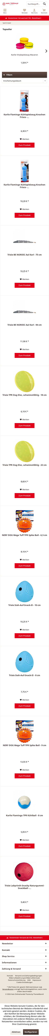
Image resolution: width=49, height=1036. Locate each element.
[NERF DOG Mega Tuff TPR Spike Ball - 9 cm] (24, 731)
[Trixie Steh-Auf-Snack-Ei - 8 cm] (24, 661)
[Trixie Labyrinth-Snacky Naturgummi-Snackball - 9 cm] (24, 872)
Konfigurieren (31, 1032)
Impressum (37, 980)
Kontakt (10, 976)
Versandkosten (8, 989)
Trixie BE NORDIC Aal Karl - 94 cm (24, 325)
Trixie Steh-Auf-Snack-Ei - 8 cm (24, 675)
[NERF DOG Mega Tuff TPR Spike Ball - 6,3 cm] (24, 521)
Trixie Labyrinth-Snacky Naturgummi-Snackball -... (24, 886)
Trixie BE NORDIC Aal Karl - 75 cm (24, 254)
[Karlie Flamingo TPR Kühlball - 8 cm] (24, 801)
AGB (29, 980)
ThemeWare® (38, 994)
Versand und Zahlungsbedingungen (28, 976)
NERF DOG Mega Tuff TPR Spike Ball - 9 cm (24, 745)
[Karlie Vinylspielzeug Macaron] (24, 43)
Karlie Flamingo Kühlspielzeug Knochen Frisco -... (24, 115)
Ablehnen (16, 1032)
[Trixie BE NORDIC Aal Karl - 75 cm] (24, 241)
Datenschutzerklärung (16, 980)
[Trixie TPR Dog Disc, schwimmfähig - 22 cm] (24, 451)
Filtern (9, 75)
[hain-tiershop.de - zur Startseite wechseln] (12, 4)
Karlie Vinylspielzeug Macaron (24, 54)
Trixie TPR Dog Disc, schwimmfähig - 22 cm (24, 465)
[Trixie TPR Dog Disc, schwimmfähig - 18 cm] (24, 381)
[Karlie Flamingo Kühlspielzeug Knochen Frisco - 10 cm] (24, 101)
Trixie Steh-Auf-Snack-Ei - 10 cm (24, 605)
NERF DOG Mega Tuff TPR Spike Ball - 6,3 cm (24, 535)
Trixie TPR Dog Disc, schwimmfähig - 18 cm (24, 395)
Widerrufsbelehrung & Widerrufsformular (24, 978)
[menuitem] (5, 11)
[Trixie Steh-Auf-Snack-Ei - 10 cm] (24, 591)
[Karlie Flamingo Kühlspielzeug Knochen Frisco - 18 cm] (24, 171)
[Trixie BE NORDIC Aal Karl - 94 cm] (24, 311)
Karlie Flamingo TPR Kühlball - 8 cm (24, 815)
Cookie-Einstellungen (24, 982)
